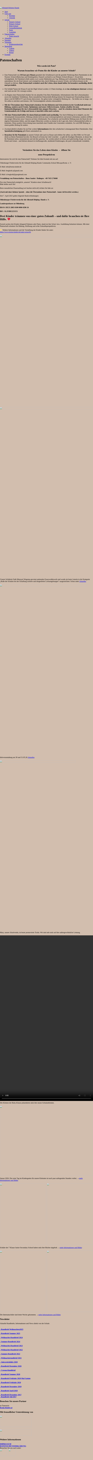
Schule (7, 20)
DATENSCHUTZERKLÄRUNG (13, 1446)
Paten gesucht (14, 36)
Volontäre (8, 42)
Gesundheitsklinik (15, 28)
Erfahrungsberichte (16, 44)
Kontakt (7, 55)
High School (13, 26)
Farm (11, 30)
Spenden (8, 40)
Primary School (14, 24)
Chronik (12, 18)
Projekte (12, 16)
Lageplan (12, 32)
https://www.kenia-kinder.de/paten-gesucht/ (15, 232)
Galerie (11, 48)
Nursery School (14, 22)
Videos (11, 50)
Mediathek (8, 46)
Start (6, 12)
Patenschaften (9, 34)
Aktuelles (8, 38)
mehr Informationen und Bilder (71, 1248)
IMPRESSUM (5, 1444)
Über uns (8, 14)
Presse (11, 52)
